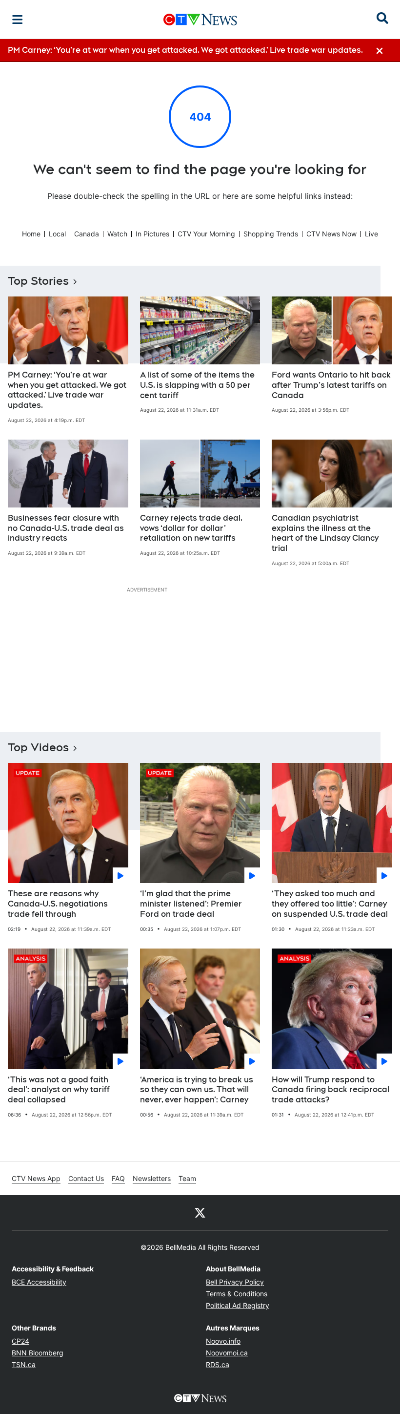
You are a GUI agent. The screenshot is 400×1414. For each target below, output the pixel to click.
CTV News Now (331, 234)
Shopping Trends (270, 234)
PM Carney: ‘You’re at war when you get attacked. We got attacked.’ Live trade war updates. (67, 390)
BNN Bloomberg (37, 1353)
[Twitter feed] (200, 1213)
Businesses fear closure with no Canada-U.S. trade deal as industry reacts (66, 528)
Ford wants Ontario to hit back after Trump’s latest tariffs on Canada (331, 385)
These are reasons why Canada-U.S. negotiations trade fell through (58, 904)
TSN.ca (24, 1364)
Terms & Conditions (236, 1293)
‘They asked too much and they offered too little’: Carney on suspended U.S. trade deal (330, 904)
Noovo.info (223, 1341)
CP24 (20, 1341)
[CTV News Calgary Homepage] (200, 19)
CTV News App (36, 1178)
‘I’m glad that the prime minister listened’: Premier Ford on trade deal (191, 904)
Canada (86, 234)
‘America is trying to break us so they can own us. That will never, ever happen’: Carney (196, 1090)
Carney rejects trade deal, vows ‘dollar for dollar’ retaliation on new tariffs (191, 528)
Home (31, 234)
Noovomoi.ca (227, 1353)
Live (371, 234)
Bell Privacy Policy (235, 1282)
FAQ (118, 1178)
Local (57, 234)
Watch (117, 234)
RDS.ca (217, 1364)
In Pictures (152, 234)
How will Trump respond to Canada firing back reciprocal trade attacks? (330, 1090)
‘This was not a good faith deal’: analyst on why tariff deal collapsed (59, 1090)
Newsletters (152, 1178)
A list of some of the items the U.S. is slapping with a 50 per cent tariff (197, 385)
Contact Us (86, 1178)
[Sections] (17, 19)
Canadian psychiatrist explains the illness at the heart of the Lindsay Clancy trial (325, 533)
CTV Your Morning (206, 234)
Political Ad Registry (237, 1305)
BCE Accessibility (39, 1282)
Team (187, 1178)
